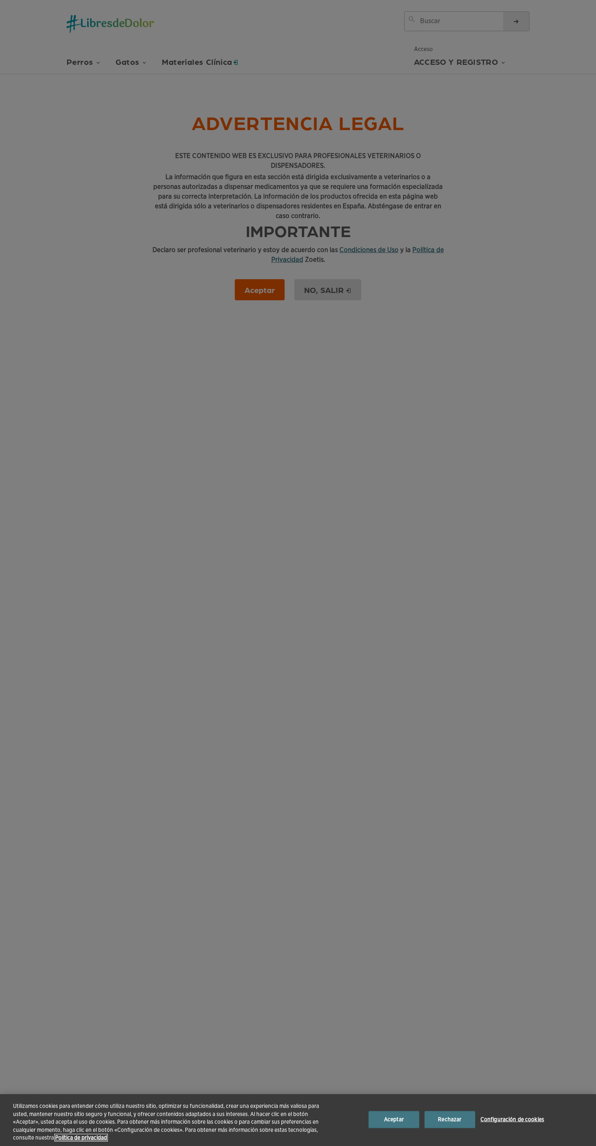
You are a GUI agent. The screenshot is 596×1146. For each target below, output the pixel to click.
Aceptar (394, 1119)
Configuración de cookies (512, 1119)
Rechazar (449, 1119)
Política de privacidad (81, 1138)
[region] (298, 1120)
